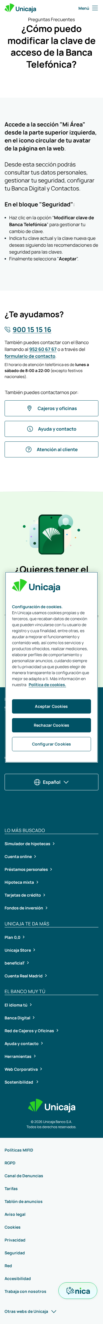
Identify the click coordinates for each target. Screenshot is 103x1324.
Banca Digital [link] (17, 1017)
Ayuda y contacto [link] (22, 1043)
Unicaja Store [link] (18, 950)
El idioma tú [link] (16, 1005)
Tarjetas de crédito (23, 895)
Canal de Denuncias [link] (24, 1175)
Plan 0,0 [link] (12, 937)
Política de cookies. (47, 685)
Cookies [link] (13, 1227)
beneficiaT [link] (15, 963)
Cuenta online (18, 856)
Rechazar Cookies (51, 725)
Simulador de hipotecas (27, 844)
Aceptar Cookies (51, 706)
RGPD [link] (10, 1163)
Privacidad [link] (15, 1240)
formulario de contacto (30, 356)
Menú (83, 8)
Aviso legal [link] (15, 1214)
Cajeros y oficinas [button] (57, 408)
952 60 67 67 (42, 349)
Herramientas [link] (18, 1056)
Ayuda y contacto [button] (57, 429)
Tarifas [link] (11, 1188)
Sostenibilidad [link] (19, 1082)
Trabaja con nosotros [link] (25, 1291)
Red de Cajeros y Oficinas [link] (29, 1030)
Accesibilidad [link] (18, 1278)
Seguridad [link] (15, 1252)
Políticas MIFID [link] (19, 1150)
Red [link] (8, 1265)
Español (51, 782)
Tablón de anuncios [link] (24, 1201)
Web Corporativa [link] (21, 1069)
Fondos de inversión (24, 908)
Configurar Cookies (51, 744)
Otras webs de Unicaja (26, 1311)
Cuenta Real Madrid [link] (24, 976)
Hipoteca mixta (19, 882)
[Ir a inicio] (20, 8)
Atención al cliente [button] (57, 449)
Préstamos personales (26, 869)
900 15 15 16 (32, 329)
